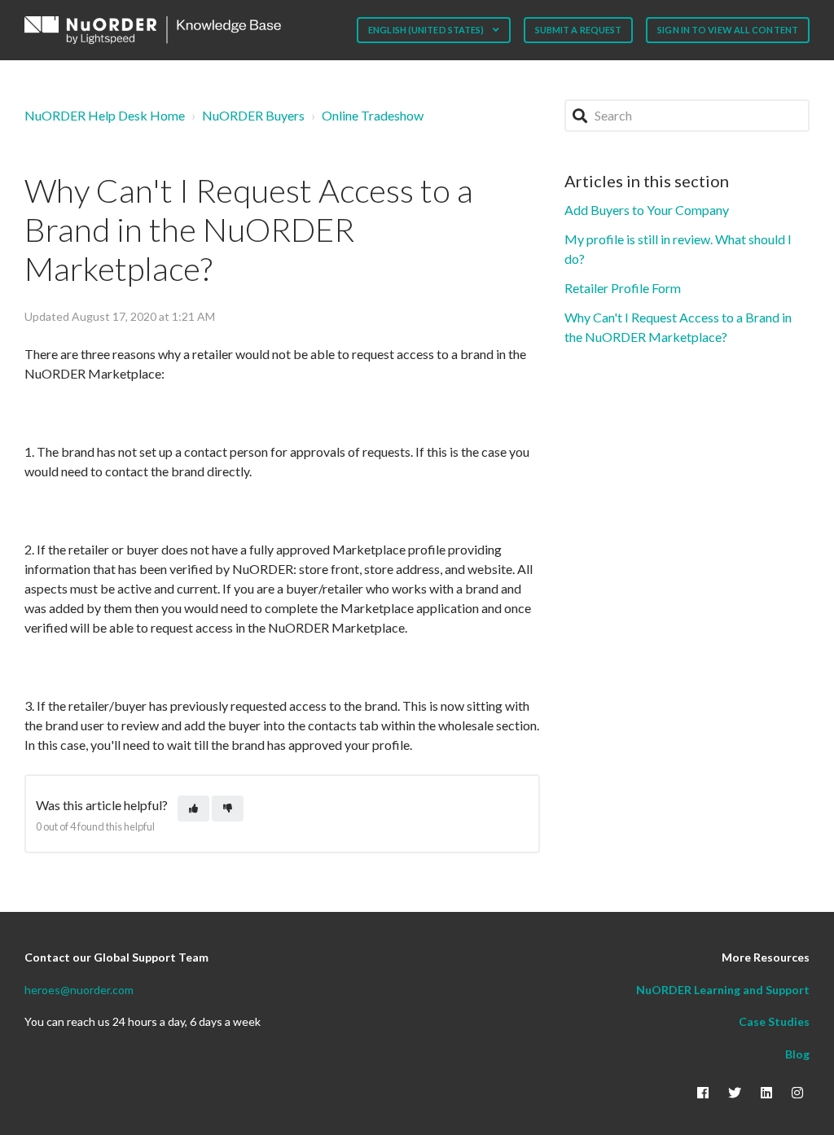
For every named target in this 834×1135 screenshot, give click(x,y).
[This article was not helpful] (228, 808)
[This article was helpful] (193, 808)
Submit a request (578, 29)
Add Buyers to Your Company (646, 209)
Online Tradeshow (373, 115)
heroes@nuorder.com (79, 990)
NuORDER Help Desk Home (104, 115)
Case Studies (774, 1021)
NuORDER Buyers (253, 115)
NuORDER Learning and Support (723, 990)
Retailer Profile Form (622, 288)
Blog (797, 1054)
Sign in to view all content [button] (727, 29)
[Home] (152, 30)
